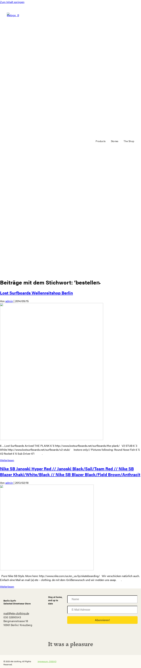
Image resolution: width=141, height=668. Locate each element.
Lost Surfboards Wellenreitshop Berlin (36, 293)
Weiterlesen (7, 460)
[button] (102, 620)
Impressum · (43, 661)
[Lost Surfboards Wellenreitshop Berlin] (51, 439)
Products (101, 141)
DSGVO (52, 661)
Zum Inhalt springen (12, 2)
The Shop (129, 141)
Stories (114, 141)
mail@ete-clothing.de (16, 613)
